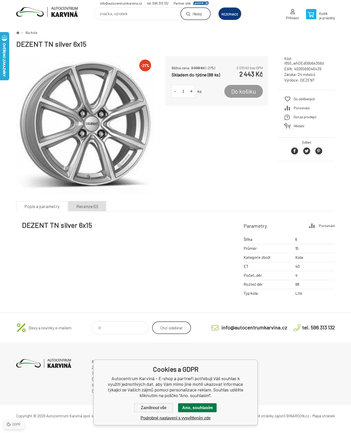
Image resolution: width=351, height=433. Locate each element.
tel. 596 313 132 (158, 3)
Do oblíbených (304, 99)
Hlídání (299, 126)
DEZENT (307, 80)
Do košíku (243, 91)
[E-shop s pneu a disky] (17, 32)
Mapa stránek (323, 416)
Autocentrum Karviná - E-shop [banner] (47, 12)
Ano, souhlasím (197, 408)
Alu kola (31, 33)
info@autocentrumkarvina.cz (121, 3)
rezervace (229, 14)
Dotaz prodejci (305, 117)
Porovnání (302, 108)
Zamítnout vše (154, 408)
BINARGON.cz (297, 416)
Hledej (197, 13)
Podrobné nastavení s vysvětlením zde (176, 418)
